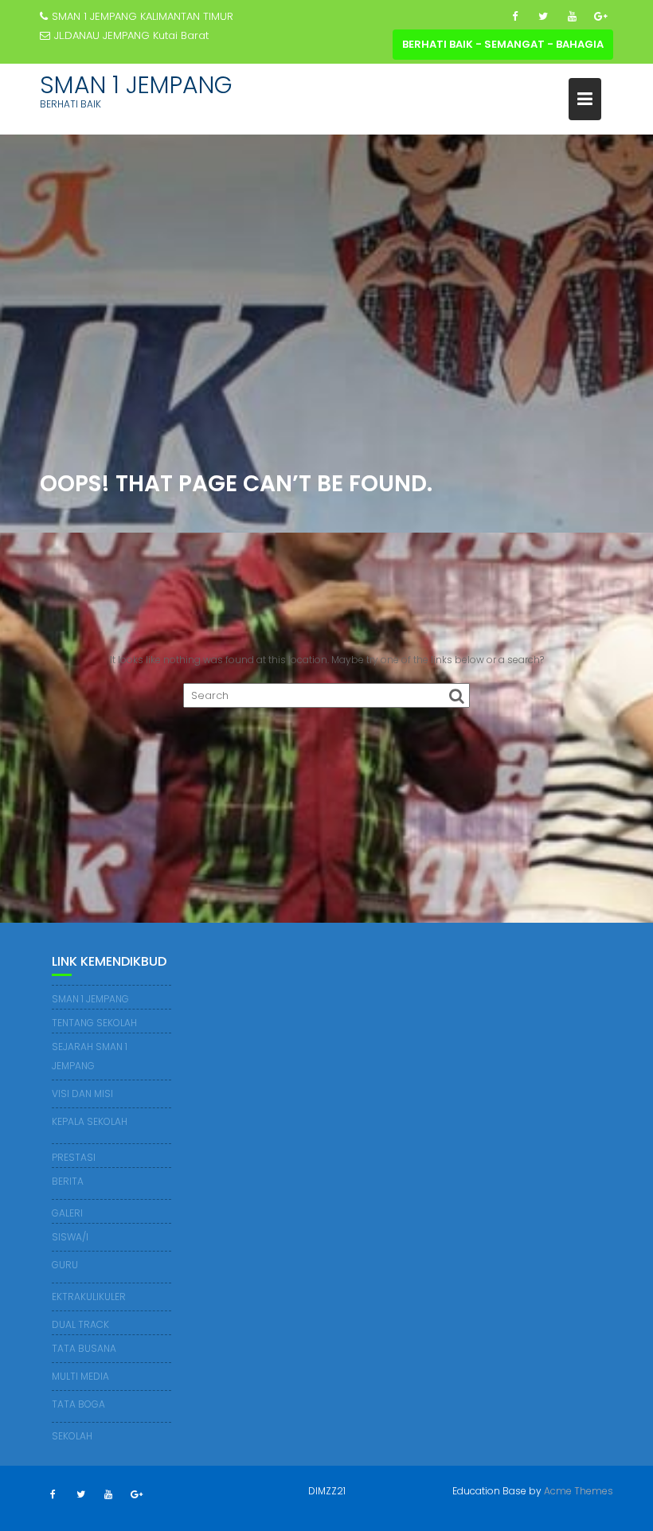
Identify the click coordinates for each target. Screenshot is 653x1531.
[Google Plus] (600, 16)
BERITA (68, 1181)
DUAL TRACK (80, 1324)
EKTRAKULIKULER (89, 1296)
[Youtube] (572, 16)
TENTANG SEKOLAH (94, 1022)
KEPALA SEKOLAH (89, 1121)
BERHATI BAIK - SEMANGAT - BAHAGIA (503, 44)
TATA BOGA (78, 1404)
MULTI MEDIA (80, 1376)
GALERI (67, 1213)
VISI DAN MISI (82, 1093)
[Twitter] (543, 16)
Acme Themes (578, 1491)
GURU (65, 1264)
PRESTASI (74, 1157)
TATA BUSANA (84, 1348)
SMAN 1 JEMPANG (136, 85)
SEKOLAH (72, 1436)
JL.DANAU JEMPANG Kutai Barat (131, 35)
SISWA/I (70, 1237)
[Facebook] (514, 16)
